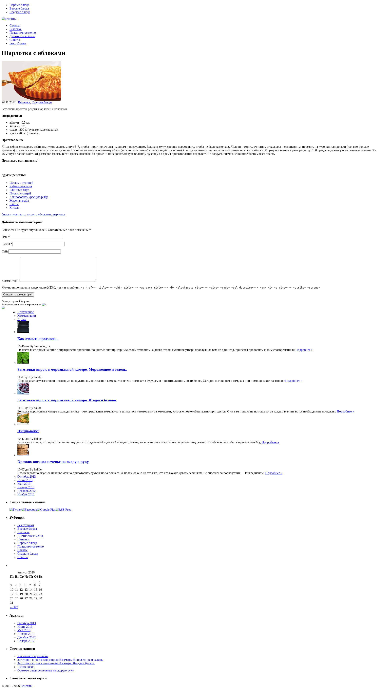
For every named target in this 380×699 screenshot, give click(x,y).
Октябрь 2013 (26, 476)
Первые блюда (19, 5)
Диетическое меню (22, 36)
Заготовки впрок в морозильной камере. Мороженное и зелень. (72, 369)
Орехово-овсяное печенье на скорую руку (53, 462)
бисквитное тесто (13, 214)
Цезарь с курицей (21, 182)
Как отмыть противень (37, 339)
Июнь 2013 (24, 480)
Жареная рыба (19, 200)
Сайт (5, 251)
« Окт (14, 607)
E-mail (6, 244)
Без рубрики (18, 43)
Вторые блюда (19, 8)
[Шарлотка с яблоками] (31, 99)
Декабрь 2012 (26, 490)
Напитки (23, 539)
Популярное (25, 312)
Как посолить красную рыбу (29, 197)
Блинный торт (19, 189)
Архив (21, 319)
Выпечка (16, 29)
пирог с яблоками (39, 214)
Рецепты (26, 686)
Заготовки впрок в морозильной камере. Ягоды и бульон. (67, 400)
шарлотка (58, 214)
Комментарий (11, 280)
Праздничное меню (23, 32)
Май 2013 (23, 483)
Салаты (15, 25)
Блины (14, 204)
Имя (4, 236)
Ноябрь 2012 (25, 494)
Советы (15, 39)
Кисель (14, 207)
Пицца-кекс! (28, 431)
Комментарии (26, 315)
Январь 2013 (25, 487)
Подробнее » (304, 349)
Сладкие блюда (20, 12)
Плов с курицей (20, 193)
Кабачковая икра (21, 186)
